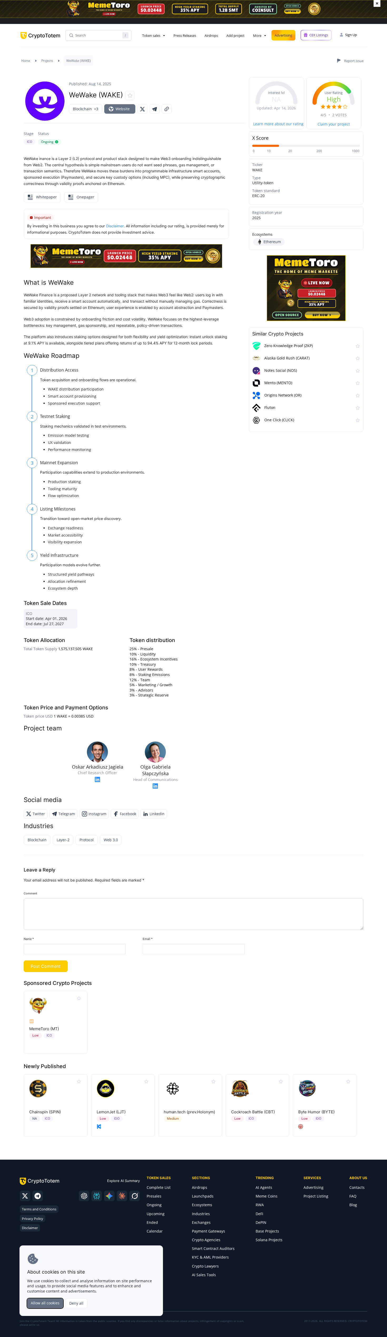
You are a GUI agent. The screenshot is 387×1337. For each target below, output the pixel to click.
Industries (201, 1213)
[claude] (122, 1196)
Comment (30, 893)
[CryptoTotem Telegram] (37, 1196)
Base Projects (267, 1231)
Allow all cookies (45, 1302)
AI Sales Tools (204, 1274)
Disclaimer (30, 1227)
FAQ (352, 1196)
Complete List (159, 1187)
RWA (260, 1204)
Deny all (76, 1303)
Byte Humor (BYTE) (316, 1111)
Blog (353, 1204)
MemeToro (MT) (44, 1028)
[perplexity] (96, 1196)
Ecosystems (202, 1204)
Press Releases (184, 35)
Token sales (151, 35)
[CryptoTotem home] (40, 39)
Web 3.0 (111, 839)
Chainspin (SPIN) (45, 1111)
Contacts (357, 1187)
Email (148, 939)
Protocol (87, 839)
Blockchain (37, 839)
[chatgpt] (84, 1196)
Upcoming (156, 1213)
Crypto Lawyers (205, 1266)
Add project (235, 35)
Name (29, 939)
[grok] (134, 1196)
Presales (154, 1196)
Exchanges (201, 1222)
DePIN (261, 1222)
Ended (152, 1222)
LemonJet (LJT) (111, 1111)
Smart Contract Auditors (213, 1248)
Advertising (283, 35)
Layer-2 (63, 839)
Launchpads (203, 1196)
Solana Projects (269, 1239)
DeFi (259, 1213)
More (257, 35)
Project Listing (316, 1196)
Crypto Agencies (206, 1239)
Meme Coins (266, 1196)
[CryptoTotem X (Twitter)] (25, 1196)
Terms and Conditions (39, 1209)
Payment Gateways (208, 1231)
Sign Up (351, 34)
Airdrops (211, 35)
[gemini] (109, 1196)
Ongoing (154, 1204)
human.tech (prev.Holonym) (189, 1111)
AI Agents (264, 1187)
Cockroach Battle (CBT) (253, 1111)
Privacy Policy (32, 1218)
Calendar (155, 1231)
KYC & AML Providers (210, 1257)
